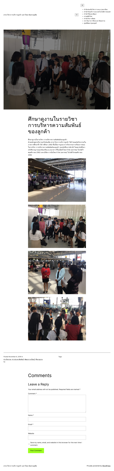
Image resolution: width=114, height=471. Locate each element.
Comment (32, 393)
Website (31, 433)
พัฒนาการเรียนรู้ (29, 359)
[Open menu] (76, 14)
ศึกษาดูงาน (39, 359)
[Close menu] (82, 5)
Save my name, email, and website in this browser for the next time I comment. (56, 444)
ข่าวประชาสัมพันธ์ (18, 359)
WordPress (106, 466)
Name (31, 415)
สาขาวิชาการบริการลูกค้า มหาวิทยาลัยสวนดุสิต (20, 15)
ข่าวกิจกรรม (7, 359)
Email (30, 424)
